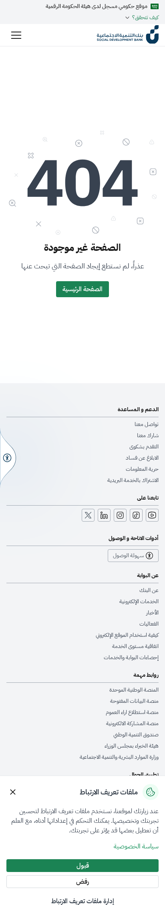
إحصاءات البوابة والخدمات (131, 658)
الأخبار (152, 613)
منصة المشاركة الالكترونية (132, 724)
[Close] (12, 792)
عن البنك (149, 590)
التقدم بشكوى (144, 447)
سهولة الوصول (128, 555)
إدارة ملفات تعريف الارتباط (82, 901)
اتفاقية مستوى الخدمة (135, 646)
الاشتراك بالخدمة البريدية (133, 480)
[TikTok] (136, 515)
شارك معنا (148, 436)
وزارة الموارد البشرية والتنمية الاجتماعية (119, 757)
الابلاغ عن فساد (142, 458)
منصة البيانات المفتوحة (134, 701)
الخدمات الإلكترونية (139, 602)
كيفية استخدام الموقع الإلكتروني (127, 635)
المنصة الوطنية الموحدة (134, 690)
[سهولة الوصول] (8, 458)
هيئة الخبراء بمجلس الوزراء (132, 746)
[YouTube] (152, 515)
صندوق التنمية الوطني (136, 735)
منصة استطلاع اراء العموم (132, 712)
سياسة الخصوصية (136, 846)
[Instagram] (120, 515)
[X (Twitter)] (88, 515)
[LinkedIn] (104, 515)
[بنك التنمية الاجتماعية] (128, 35)
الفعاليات (149, 624)
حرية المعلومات (142, 469)
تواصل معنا (147, 424)
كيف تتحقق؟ (145, 18)
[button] (16, 35)
